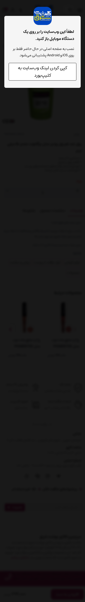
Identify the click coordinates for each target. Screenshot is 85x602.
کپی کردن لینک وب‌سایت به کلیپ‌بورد (42, 71)
